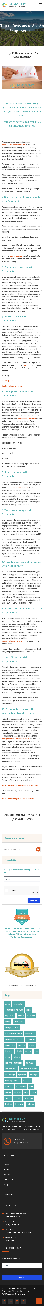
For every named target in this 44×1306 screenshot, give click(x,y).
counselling (30, 1039)
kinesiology (10, 1075)
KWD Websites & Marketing (13, 1294)
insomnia (27, 365)
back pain (31, 1016)
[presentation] (21, 890)
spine (33, 1092)
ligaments (22, 1075)
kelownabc (30, 1063)
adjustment (9, 1016)
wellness (30, 1104)
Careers (7, 1189)
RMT (26, 1092)
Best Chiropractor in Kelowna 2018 (22, 985)
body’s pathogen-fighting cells (14, 641)
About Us (8, 1169)
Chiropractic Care (12, 1027)
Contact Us (9, 1194)
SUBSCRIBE (34, 900)
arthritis (21, 1016)
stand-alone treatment (27, 418)
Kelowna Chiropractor (28, 1069)
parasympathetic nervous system (15, 739)
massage (33, 1075)
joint (36, 1051)
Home (6, 1164)
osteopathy (21, 1086)
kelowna (16, 1057)
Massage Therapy (12, 1080)
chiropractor (30, 1033)
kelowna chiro (10, 1069)
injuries (28, 1051)
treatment (19, 1104)
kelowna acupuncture (13, 1063)
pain (31, 1086)
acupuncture (18, 1004)
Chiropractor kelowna (13, 1039)
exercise (21, 1045)
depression (10, 1045)
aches (7, 1004)
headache (9, 1051)
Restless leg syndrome (12, 386)
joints (7, 1057)
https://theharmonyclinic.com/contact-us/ (19, 798)
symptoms (28, 1098)
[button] (40, 5)
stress (8, 1098)
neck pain (9, 1086)
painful (8, 1092)
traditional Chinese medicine (13, 145)
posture (17, 1092)
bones (7, 1022)
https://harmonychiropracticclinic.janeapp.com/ (21, 785)
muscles (27, 1080)
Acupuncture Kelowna (14, 1010)
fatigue (31, 1045)
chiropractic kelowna (13, 1033)
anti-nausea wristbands (18, 488)
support (17, 1098)
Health (19, 1051)
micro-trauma (16, 256)
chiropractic (18, 1022)
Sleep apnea (7, 381)
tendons (8, 1104)
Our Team (8, 1179)
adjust (28, 1010)
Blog (6, 1184)
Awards (7, 1174)
